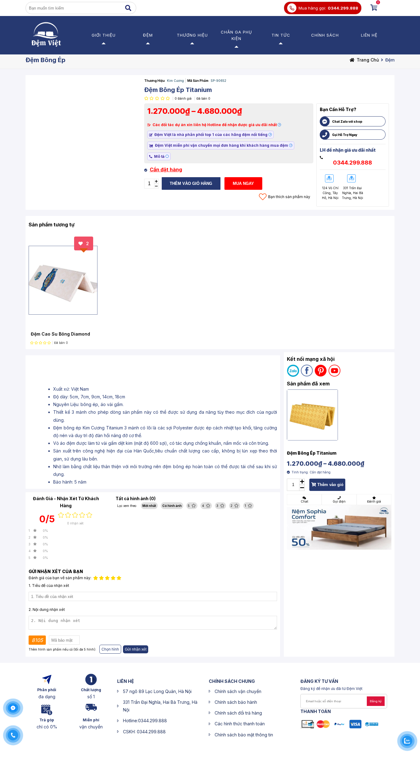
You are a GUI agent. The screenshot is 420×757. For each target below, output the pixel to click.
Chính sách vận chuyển (238, 691)
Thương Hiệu (192, 35)
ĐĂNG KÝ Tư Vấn (319, 681)
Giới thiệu (104, 35)
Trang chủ (368, 59)
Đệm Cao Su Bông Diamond (60, 334)
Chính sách (325, 35)
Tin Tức (280, 35)
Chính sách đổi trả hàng (238, 712)
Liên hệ (369, 35)
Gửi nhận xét (135, 649)
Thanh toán (315, 711)
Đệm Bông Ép (45, 60)
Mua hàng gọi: (312, 8)
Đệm (148, 35)
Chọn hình (110, 649)
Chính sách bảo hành (236, 702)
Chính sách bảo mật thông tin (244, 734)
